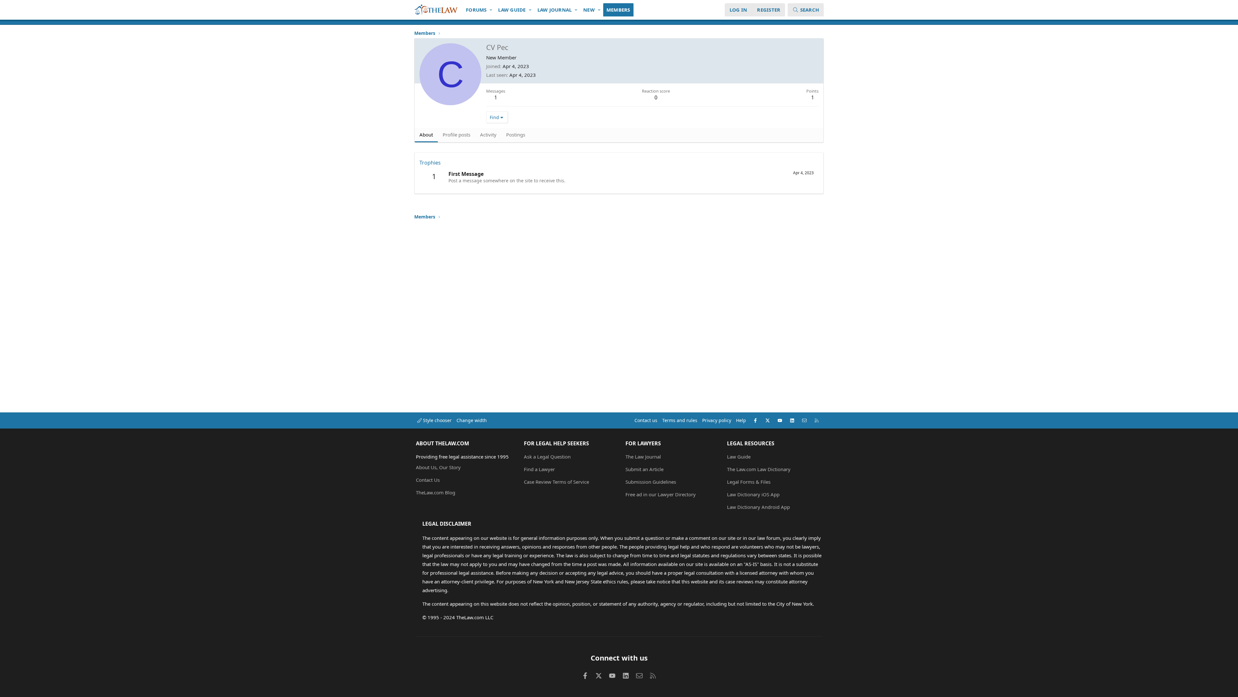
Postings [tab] (515, 134)
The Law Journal (643, 456)
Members (618, 9)
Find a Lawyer (539, 469)
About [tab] (426, 134)
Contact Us (428, 480)
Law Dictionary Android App (758, 507)
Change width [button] (472, 420)
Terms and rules (679, 420)
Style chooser (437, 420)
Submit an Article (644, 469)
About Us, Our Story (438, 467)
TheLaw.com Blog (435, 492)
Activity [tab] (488, 134)
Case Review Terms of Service (556, 482)
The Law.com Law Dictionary (759, 469)
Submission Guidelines (650, 482)
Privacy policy (716, 420)
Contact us (645, 420)
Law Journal (554, 9)
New (589, 9)
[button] (491, 9)
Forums (476, 9)
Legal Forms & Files (749, 482)
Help (741, 420)
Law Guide (512, 9)
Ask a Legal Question (547, 456)
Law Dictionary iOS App (753, 494)
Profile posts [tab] (456, 134)
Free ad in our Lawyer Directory (660, 494)
